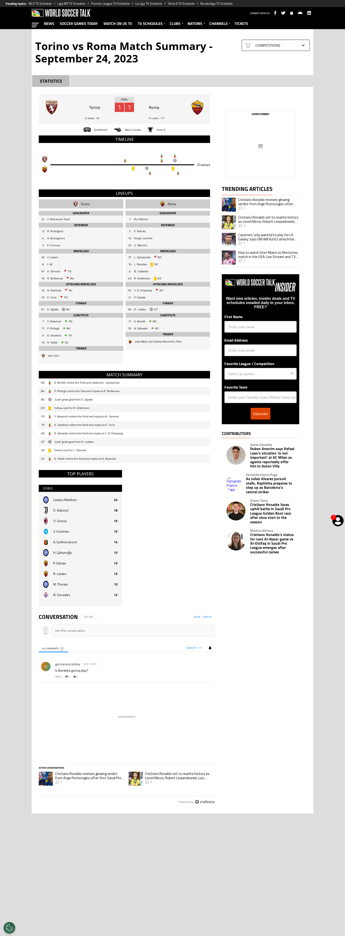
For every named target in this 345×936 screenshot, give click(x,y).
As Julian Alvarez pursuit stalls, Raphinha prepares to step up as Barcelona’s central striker (269, 485)
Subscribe (260, 413)
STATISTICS (51, 81)
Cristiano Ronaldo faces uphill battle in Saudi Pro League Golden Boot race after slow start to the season (270, 513)
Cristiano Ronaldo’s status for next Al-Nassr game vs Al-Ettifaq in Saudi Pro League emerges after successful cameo (272, 543)
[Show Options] (292, 373)
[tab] (53, 648)
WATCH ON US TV (118, 23)
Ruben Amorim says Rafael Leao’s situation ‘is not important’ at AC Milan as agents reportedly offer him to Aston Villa (272, 457)
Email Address (236, 340)
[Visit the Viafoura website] (205, 802)
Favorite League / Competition (249, 363)
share (197, 676)
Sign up (207, 617)
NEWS (49, 23)
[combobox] (259, 373)
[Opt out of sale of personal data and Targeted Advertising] (9, 928)
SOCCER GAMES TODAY (79, 23)
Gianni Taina (259, 500)
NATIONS (195, 23)
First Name (233, 317)
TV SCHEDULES (150, 23)
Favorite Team (235, 387)
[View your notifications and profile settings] (210, 648)
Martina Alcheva (261, 530)
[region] (127, 709)
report (207, 676)
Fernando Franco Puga (261, 475)
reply (58, 676)
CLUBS (175, 23)
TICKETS (241, 23)
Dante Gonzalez (261, 445)
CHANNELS (218, 23)
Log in (197, 617)
